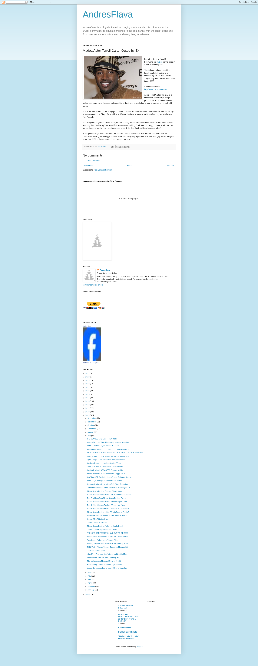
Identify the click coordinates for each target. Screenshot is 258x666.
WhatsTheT (123, 614)
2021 (87, 373)
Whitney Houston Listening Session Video (104, 463)
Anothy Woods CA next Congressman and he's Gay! (108, 442)
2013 (87, 401)
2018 (87, 384)
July (89, 436)
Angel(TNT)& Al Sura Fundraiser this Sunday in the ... (108, 544)
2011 (87, 408)
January (91, 590)
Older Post (170, 166)
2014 (87, 398)
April (89, 579)
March (90, 583)
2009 (87, 415)
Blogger (140, 647)
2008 (87, 594)
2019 (87, 380)
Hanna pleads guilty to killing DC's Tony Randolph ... (108, 484)
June (89, 572)
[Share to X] (122, 146)
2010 (87, 412)
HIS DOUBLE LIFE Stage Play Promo (102, 439)
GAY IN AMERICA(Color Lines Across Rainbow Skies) (109, 477)
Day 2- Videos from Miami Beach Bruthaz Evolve (106, 498)
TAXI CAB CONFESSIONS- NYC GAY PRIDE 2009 (107, 533)
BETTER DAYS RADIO (127, 632)
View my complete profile (93, 285)
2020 (87, 377)
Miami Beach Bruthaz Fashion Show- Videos (105, 491)
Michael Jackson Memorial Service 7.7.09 (104, 561)
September (92, 429)
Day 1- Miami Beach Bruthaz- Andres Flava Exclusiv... (108, 509)
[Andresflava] (92, 360)
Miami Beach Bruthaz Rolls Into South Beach (105, 526)
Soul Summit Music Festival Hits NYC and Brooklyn (108, 537)
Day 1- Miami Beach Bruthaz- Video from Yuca (106, 505)
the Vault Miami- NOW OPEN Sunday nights (105, 470)
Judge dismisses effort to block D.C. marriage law (107, 568)
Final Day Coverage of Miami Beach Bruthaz (105, 481)
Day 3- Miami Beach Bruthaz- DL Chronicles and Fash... (109, 495)
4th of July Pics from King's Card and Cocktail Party (107, 554)
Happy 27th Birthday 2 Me (97, 519)
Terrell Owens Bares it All (97, 523)
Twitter (159, 62)
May (89, 576)
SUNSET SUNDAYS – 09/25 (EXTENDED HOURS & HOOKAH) (128, 619)
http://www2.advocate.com (155, 89)
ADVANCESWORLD (126, 606)
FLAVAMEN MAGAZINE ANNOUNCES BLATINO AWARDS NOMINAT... (115, 453)
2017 (87, 387)
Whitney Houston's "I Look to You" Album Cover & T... (108, 516)
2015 (87, 394)
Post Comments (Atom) (103, 170)
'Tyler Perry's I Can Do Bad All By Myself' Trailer (106, 460)
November (91, 422)
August (90, 432)
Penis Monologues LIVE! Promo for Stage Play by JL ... (109, 449)
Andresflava (105, 270)
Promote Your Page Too (91, 362)
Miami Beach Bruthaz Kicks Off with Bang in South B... (109, 512)
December (91, 418)
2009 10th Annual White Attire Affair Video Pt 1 (105, 467)
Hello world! (122, 608)
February (91, 586)
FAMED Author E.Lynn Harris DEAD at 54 (103, 446)
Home (129, 166)
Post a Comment (93, 160)
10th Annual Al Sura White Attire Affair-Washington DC (109, 488)
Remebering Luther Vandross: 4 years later (104, 565)
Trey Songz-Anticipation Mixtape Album (103, 540)
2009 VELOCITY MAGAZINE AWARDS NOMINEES (108, 456)
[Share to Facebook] (125, 146)
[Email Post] (112, 146)
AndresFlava (108, 14)
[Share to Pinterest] (128, 146)
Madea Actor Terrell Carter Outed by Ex (103, 558)
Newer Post (88, 166)
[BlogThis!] (119, 146)
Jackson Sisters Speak (96, 551)
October (90, 425)
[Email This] (116, 146)
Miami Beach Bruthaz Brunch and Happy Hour (106, 474)
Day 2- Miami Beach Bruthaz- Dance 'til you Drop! (107, 502)
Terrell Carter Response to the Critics (102, 530)
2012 (87, 405)
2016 (87, 391)
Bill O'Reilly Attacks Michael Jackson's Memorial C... (108, 547)
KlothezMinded (124, 628)
